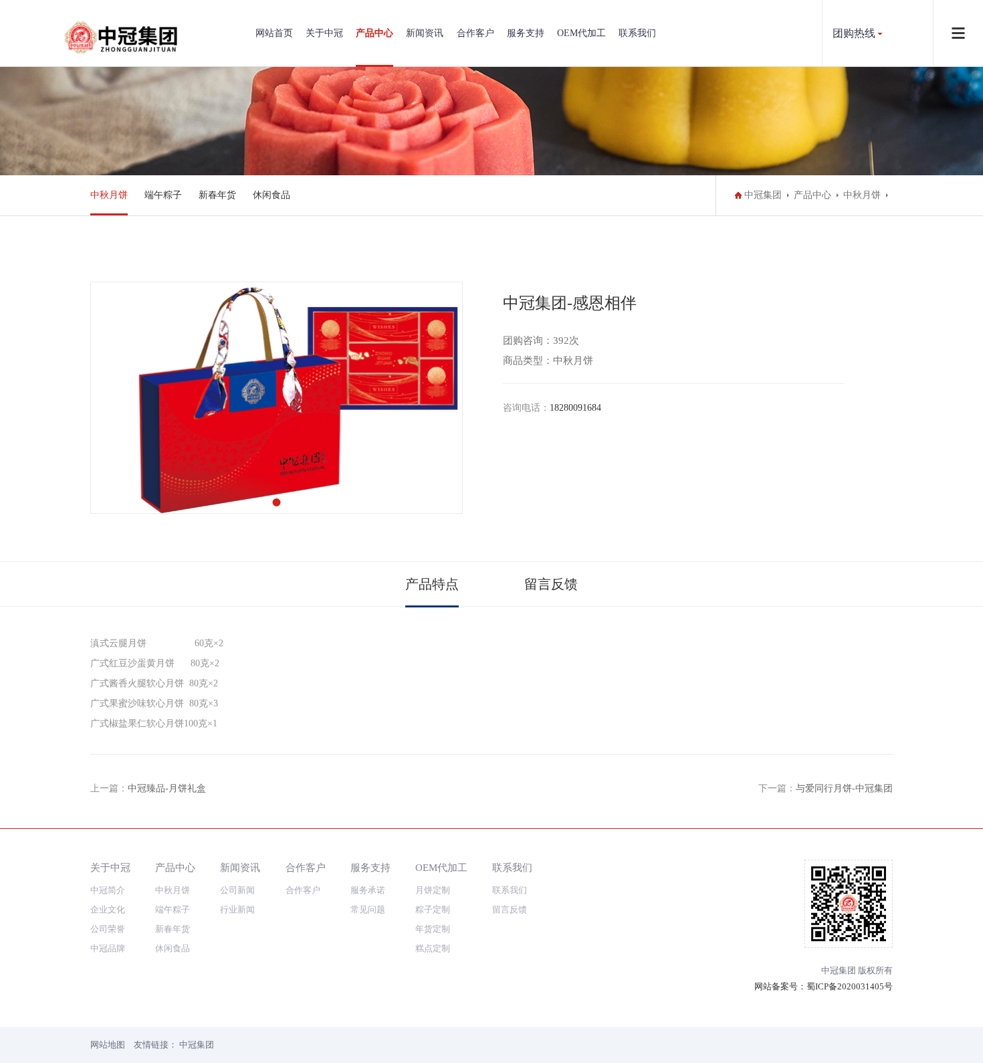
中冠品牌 (107, 948)
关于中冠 (324, 33)
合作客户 (475, 33)
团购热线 (854, 33)
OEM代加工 (581, 33)
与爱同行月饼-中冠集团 (844, 788)
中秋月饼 (109, 195)
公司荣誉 (107, 929)
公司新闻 (237, 890)
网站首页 (274, 33)
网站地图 (107, 1045)
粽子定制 (432, 909)
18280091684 (575, 408)
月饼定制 (432, 890)
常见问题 (367, 909)
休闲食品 (271, 195)
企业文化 (107, 909)
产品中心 (374, 33)
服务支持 (525, 33)
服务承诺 (367, 890)
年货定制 (432, 929)
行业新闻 (237, 909)
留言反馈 (551, 584)
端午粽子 (163, 195)
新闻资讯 (424, 33)
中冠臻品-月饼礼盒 (167, 788)
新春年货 (217, 195)
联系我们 (637, 33)
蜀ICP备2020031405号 (849, 986)
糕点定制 (432, 948)
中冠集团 (763, 195)
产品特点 (432, 584)
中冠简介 (107, 890)
